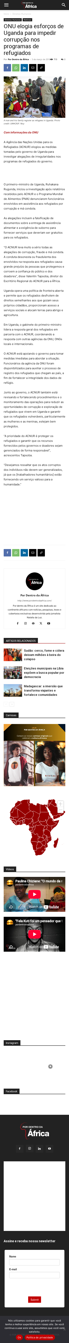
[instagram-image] (19, 1066)
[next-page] (12, 704)
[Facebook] (7, 67)
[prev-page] (6, 704)
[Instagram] (27, 623)
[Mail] (34, 623)
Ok (19, 1337)
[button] (6, 5)
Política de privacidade (39, 1337)
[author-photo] (34, 590)
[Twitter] (42, 623)
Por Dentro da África (18, 59)
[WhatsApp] (16, 67)
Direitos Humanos (22, 13)
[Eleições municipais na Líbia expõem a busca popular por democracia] (13, 672)
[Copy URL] (41, 67)
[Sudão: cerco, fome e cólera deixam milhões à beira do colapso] (13, 654)
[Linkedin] (24, 67)
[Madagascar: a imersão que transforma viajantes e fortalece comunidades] (13, 690)
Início (6, 13)
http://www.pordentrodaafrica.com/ (34, 600)
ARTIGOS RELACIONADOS (21, 640)
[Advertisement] (34, 173)
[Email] (32, 67)
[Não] (64, 1329)
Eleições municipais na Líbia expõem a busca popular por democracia (44, 672)
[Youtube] (50, 623)
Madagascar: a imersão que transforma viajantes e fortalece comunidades (43, 690)
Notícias (27, 19)
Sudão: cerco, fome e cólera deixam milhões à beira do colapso (44, 655)
